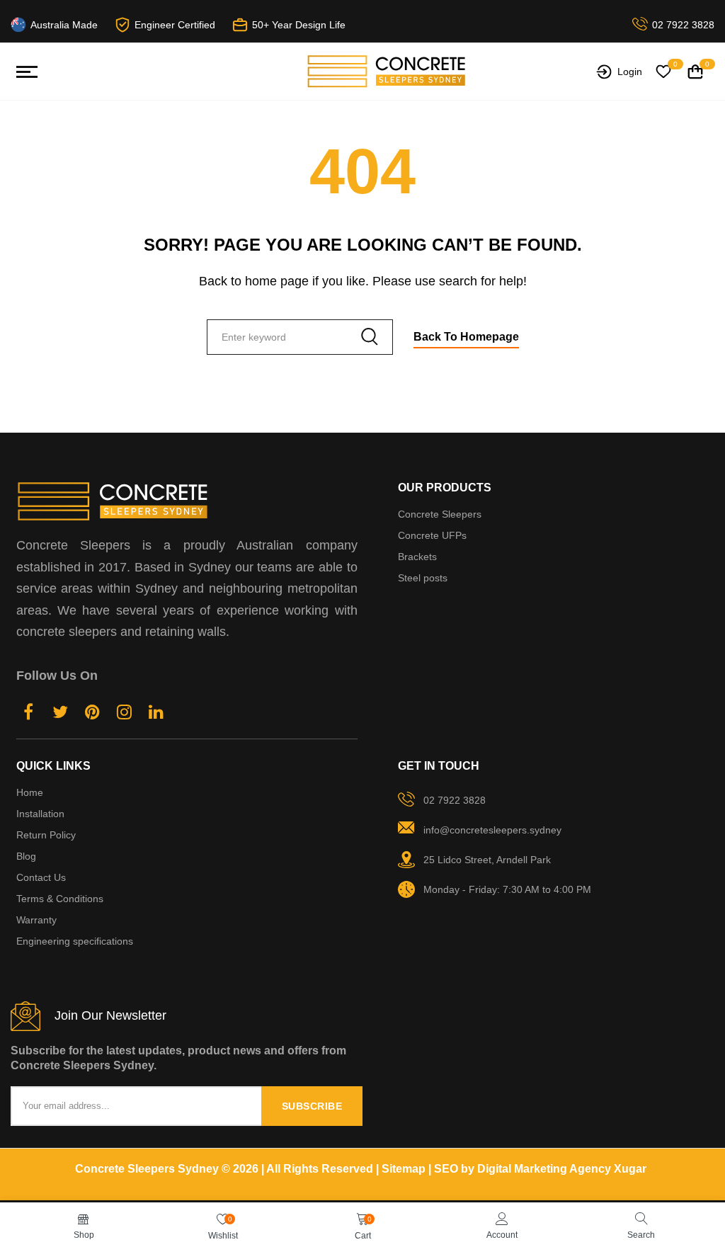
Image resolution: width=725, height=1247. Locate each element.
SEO (446, 1169)
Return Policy (46, 835)
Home (29, 792)
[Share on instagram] (124, 714)
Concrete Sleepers (439, 514)
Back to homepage (466, 337)
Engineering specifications (74, 941)
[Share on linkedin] (156, 714)
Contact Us (41, 877)
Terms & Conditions (59, 898)
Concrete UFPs (432, 535)
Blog (26, 856)
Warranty (36, 920)
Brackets (417, 556)
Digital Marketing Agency (544, 1169)
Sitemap (404, 1169)
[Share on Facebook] (28, 714)
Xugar (630, 1169)
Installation (40, 813)
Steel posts (422, 577)
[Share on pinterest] (92, 714)
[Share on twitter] (60, 714)
